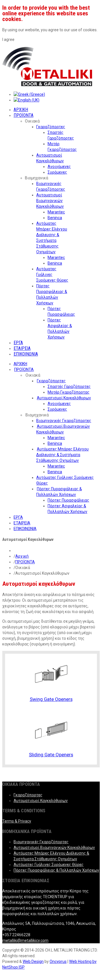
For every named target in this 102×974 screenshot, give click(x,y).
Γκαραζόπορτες (28, 795)
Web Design (33, 961)
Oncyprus (58, 961)
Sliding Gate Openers (51, 754)
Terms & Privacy (16, 821)
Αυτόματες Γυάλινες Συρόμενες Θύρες (49, 864)
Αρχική (22, 556)
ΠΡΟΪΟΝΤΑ (25, 562)
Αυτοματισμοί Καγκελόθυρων (41, 800)
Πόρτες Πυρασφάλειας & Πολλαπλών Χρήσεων (56, 870)
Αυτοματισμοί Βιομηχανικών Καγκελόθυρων (54, 847)
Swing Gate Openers (51, 699)
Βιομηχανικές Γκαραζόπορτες (41, 842)
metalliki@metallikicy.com (25, 940)
